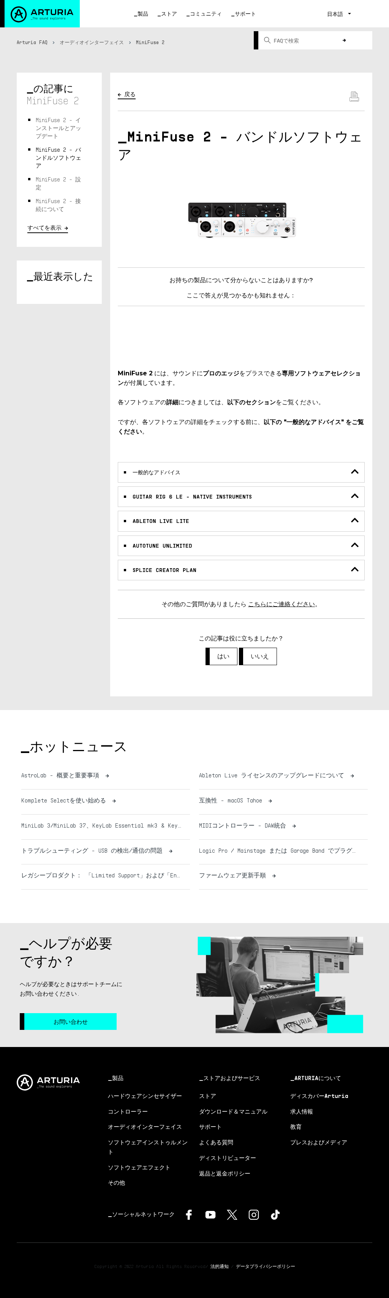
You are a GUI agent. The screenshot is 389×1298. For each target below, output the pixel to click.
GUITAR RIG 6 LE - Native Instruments (192, 496)
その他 (116, 1182)
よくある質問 (216, 1142)
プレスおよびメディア (318, 1142)
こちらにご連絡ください (281, 604)
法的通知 (219, 1266)
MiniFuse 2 (150, 42)
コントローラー (128, 1111)
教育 (296, 1126)
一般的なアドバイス (156, 472)
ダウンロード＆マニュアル (233, 1111)
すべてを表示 (44, 227)
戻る (130, 94)
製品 (143, 13)
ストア (169, 13)
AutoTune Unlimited (162, 545)
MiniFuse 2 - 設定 (58, 183)
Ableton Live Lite (161, 521)
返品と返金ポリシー (224, 1173)
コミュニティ (206, 13)
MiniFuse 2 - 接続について (58, 204)
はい (223, 656)
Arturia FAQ (32, 42)
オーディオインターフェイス (92, 42)
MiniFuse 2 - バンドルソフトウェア (58, 157)
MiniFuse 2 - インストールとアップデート (58, 127)
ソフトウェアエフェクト (139, 1167)
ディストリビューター (227, 1157)
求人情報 (301, 1111)
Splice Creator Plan (164, 570)
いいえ (260, 656)
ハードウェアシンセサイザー (145, 1095)
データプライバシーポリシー (265, 1266)
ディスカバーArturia (319, 1095)
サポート (245, 13)
